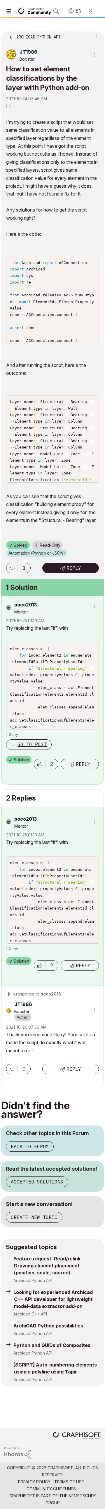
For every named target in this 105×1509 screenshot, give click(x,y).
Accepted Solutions (37, 1182)
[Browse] (10, 11)
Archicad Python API (32, 1280)
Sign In (93, 11)
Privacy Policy (34, 1481)
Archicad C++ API (30, 1313)
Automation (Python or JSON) (36, 553)
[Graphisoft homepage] (77, 1436)
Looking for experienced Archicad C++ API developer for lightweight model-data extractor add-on (53, 1299)
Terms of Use (69, 1481)
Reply (73, 568)
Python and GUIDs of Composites (51, 1345)
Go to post (32, 744)
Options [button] (95, 35)
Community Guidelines (51, 1488)
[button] (12, 568)
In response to (36, 993)
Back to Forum (30, 1146)
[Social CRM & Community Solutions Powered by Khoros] (17, 1452)
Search (56, 11)
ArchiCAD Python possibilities (48, 1326)
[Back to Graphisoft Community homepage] (35, 10)
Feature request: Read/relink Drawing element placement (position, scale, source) (46, 1266)
